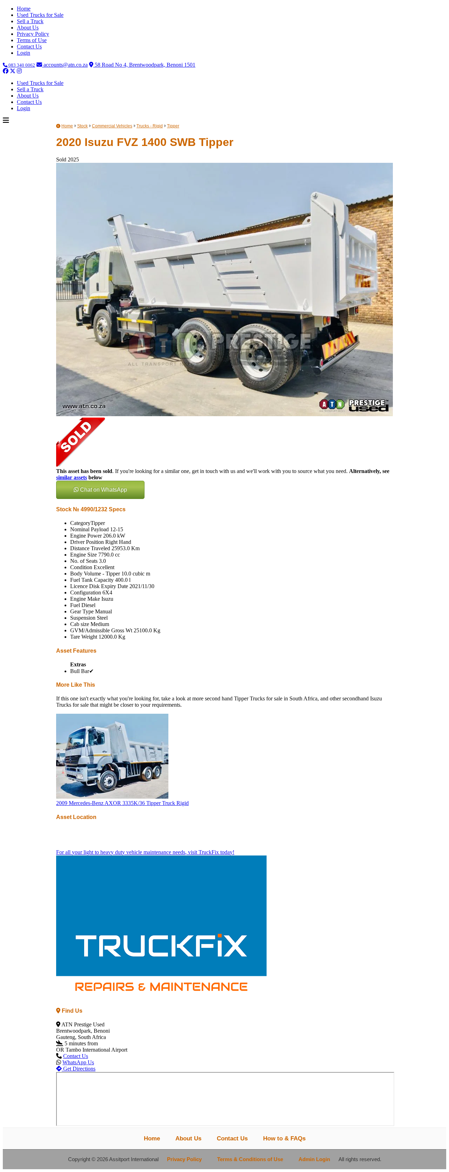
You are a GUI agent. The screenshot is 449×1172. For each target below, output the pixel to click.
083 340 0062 (21, 65)
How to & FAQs (284, 1138)
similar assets (71, 477)
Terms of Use (32, 40)
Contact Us (29, 46)
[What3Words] (34, 71)
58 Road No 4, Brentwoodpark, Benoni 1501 (144, 65)
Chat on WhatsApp (103, 490)
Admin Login (314, 1159)
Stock (82, 126)
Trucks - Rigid (149, 126)
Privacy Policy (33, 34)
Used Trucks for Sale (40, 15)
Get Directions (78, 1069)
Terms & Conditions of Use (250, 1159)
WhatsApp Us (78, 1062)
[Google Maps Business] (26, 71)
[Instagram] (19, 71)
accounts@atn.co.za (65, 65)
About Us (28, 28)
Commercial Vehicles (112, 126)
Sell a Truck (30, 21)
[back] (58, 126)
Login (23, 53)
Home (24, 9)
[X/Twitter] (12, 71)
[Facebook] (5, 71)
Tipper (173, 126)
